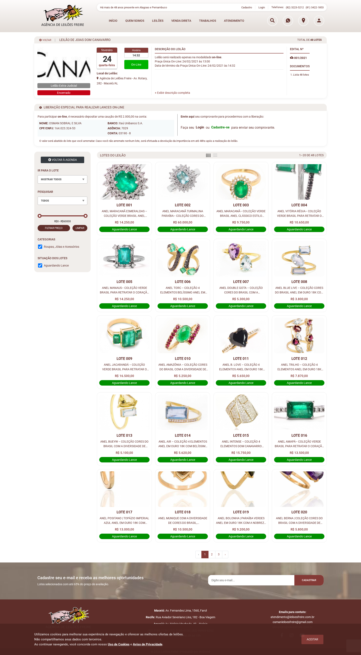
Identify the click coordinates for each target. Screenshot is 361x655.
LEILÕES (157, 20)
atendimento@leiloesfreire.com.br (292, 617)
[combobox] (62, 179)
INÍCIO (113, 20)
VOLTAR (46, 40)
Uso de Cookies (119, 644)
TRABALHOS (207, 20)
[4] (208, 155)
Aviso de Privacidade (147, 644)
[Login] (319, 20)
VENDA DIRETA (181, 20)
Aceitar (312, 639)
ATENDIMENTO (234, 20)
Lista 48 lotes (301, 74)
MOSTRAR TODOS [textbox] (51, 179)
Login (261, 7)
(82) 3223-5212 (295, 7)
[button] (172, 92)
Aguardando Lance (56, 265)
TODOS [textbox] (45, 200)
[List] (215, 155)
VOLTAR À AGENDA (64, 159)
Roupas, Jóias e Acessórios (61, 246)
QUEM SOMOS (134, 20)
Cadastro (246, 7)
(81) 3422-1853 (315, 7)
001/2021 (300, 58)
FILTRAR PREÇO (53, 228)
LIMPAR (80, 228)
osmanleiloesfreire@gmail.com (293, 622)
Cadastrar (309, 580)
